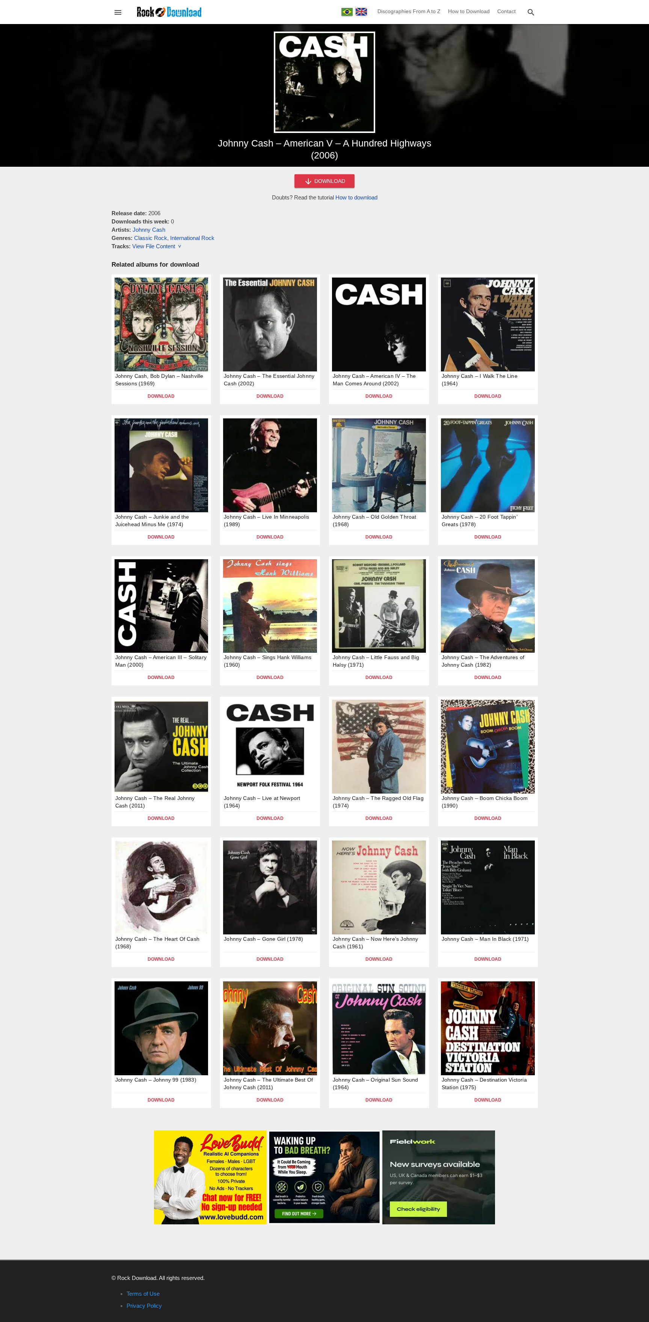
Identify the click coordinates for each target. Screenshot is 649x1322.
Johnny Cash (149, 229)
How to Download (469, 11)
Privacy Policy (144, 1305)
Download (161, 396)
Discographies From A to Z (409, 11)
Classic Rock (150, 238)
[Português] (347, 12)
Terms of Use (143, 1293)
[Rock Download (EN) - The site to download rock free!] (169, 11)
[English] (361, 11)
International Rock (192, 238)
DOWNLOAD (329, 181)
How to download (356, 197)
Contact (506, 11)
